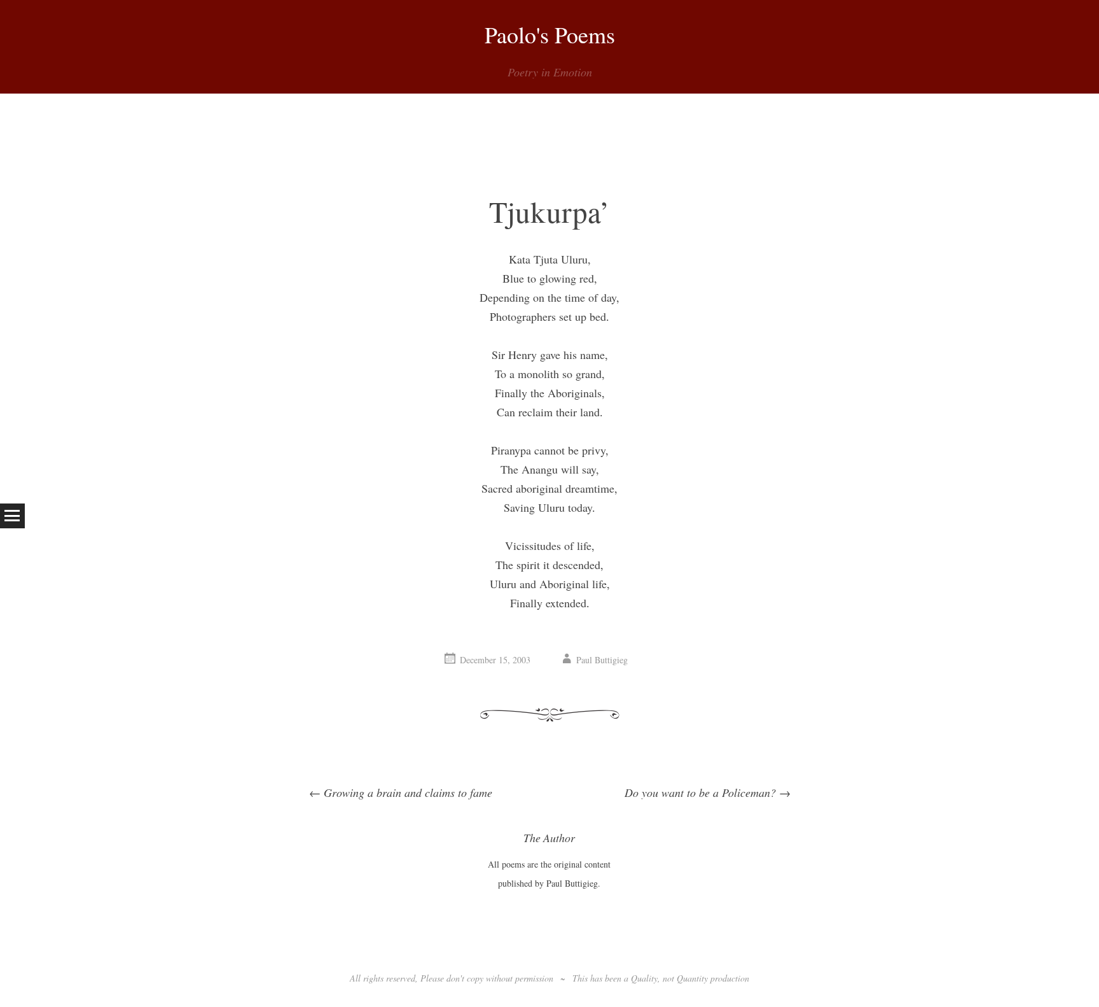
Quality (644, 978)
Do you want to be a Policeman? (708, 792)
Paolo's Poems (550, 34)
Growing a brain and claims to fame (400, 792)
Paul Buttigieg (602, 660)
